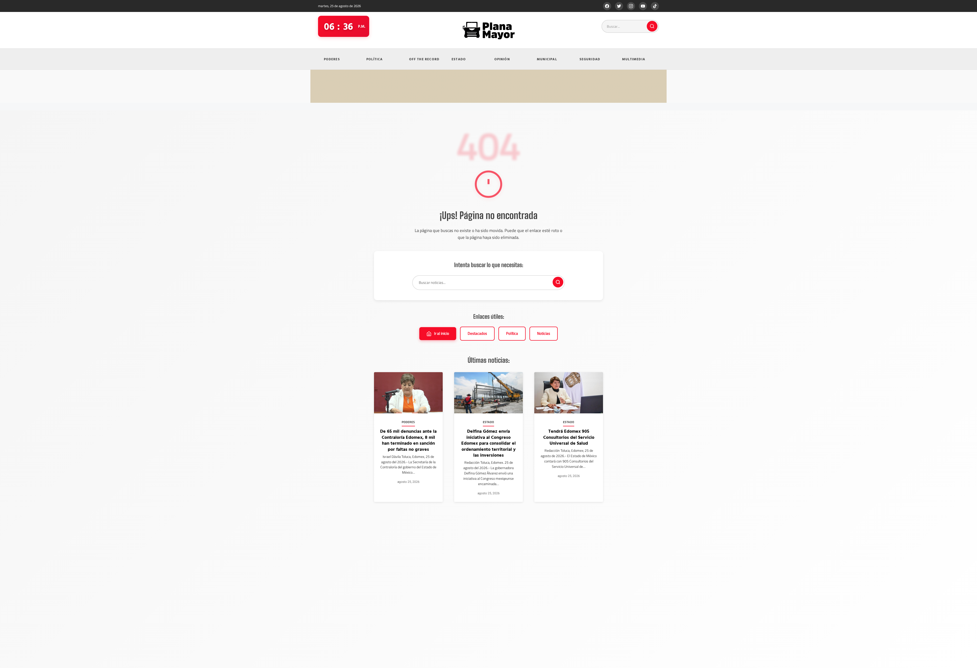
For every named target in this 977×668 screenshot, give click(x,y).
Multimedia (633, 59)
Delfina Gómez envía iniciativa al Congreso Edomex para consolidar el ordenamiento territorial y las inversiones (488, 443)
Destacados (477, 333)
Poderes (332, 59)
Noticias (543, 333)
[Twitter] (619, 6)
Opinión (502, 59)
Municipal (547, 59)
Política (374, 59)
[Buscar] (652, 26)
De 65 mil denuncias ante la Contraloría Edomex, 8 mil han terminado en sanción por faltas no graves (408, 440)
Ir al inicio (441, 333)
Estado (459, 59)
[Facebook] (607, 6)
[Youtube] (643, 6)
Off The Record (424, 59)
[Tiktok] (655, 6)
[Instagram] (631, 6)
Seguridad (590, 59)
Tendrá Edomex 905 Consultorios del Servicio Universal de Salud (568, 437)
